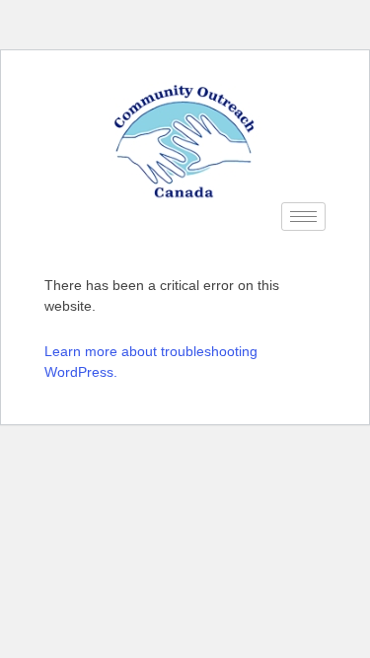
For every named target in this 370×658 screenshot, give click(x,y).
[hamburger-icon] (303, 216)
